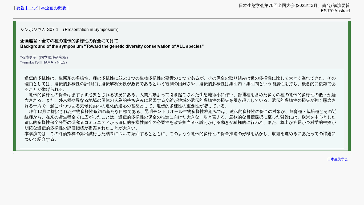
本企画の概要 (53, 8)
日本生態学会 (337, 159)
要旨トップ (27, 8)
